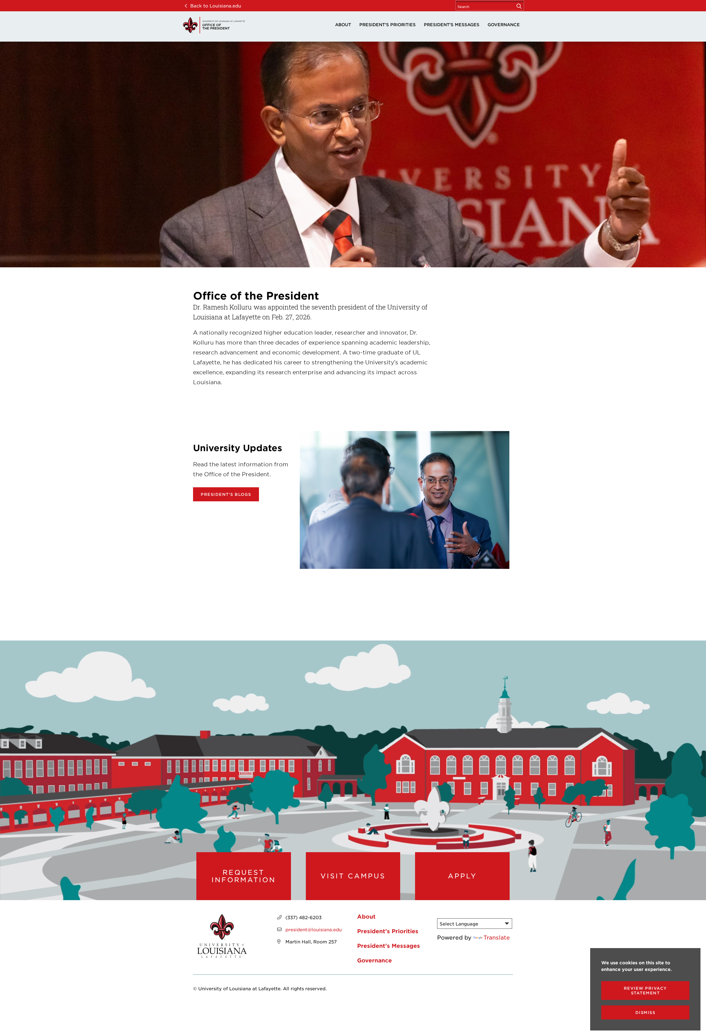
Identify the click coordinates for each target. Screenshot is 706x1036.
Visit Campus (353, 876)
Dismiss (645, 1012)
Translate (496, 937)
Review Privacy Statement (645, 990)
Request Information (244, 876)
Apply (462, 876)
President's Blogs (226, 494)
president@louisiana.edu (313, 929)
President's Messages (451, 24)
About (343, 24)
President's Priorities (387, 24)
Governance (504, 24)
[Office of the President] (213, 25)
